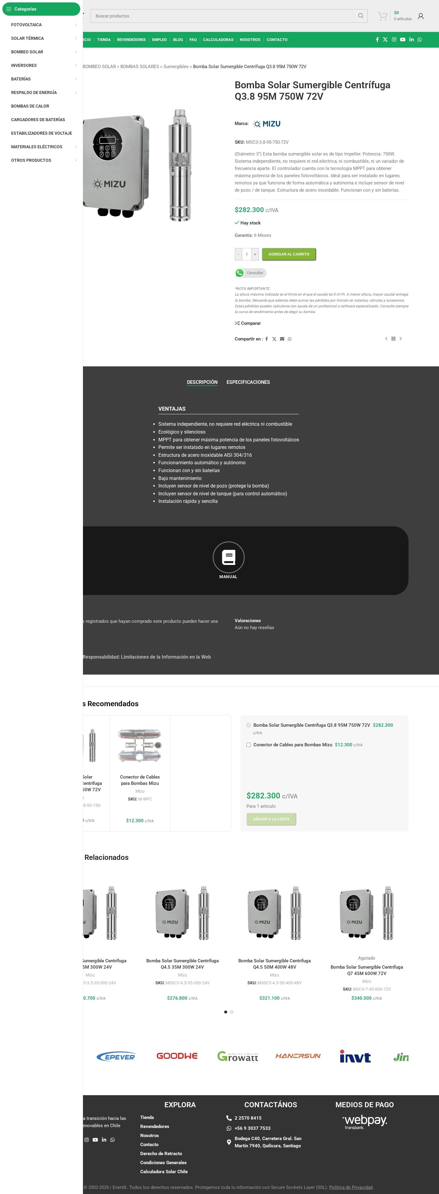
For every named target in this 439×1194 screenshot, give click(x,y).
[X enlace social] (385, 39)
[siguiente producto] (400, 338)
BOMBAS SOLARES (139, 66)
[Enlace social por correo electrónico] (282, 339)
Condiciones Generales (163, 1162)
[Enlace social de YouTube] (402, 39)
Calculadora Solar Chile (164, 1171)
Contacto (149, 1144)
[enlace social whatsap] (420, 39)
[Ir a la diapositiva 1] (225, 1012)
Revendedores (154, 1126)
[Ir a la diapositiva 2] (231, 1012)
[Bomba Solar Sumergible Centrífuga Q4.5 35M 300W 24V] (182, 913)
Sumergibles (176, 66)
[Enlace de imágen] (364, 1122)
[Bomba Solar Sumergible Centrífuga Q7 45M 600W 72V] (367, 913)
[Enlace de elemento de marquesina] (98, 1056)
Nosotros (149, 1135)
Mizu (140, 791)
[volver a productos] (393, 338)
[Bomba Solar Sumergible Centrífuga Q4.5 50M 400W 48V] (275, 913)
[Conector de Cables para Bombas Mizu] (140, 745)
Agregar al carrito (289, 254)
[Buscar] (360, 16)
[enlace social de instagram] (394, 39)
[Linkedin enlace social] (412, 39)
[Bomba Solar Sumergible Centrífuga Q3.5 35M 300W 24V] (90, 913)
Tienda (147, 1117)
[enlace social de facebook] (377, 39)
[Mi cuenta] (421, 16)
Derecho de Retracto (161, 1153)
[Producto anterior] (386, 338)
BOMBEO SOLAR (99, 66)
